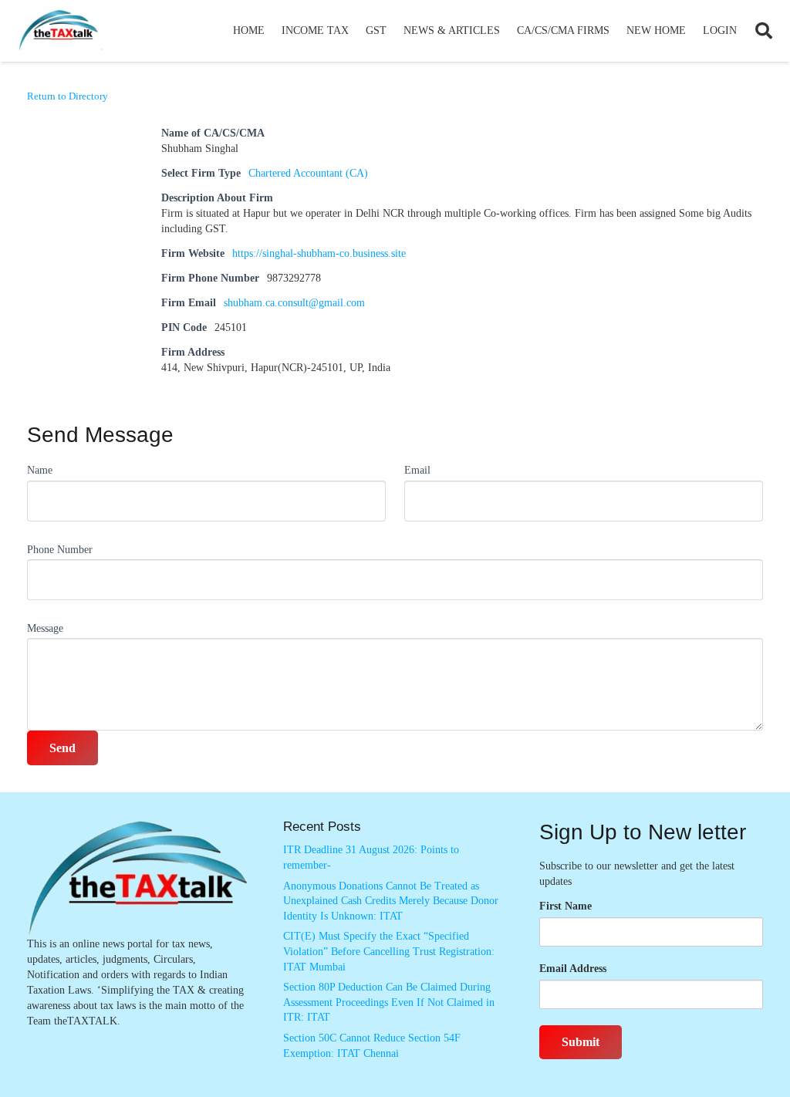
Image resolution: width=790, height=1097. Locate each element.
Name (39, 470)
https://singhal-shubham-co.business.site (319, 253)
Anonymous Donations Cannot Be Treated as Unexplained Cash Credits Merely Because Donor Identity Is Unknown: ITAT (390, 901)
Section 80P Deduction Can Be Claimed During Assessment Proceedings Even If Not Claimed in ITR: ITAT (389, 1002)
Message (45, 628)
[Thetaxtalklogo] (59, 31)
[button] (355, 31)
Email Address (572, 968)
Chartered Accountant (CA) (308, 173)
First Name (565, 906)
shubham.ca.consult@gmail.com (294, 303)
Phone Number (60, 549)
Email (417, 470)
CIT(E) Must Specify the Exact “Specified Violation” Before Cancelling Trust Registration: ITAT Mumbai (389, 951)
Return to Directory (67, 96)
